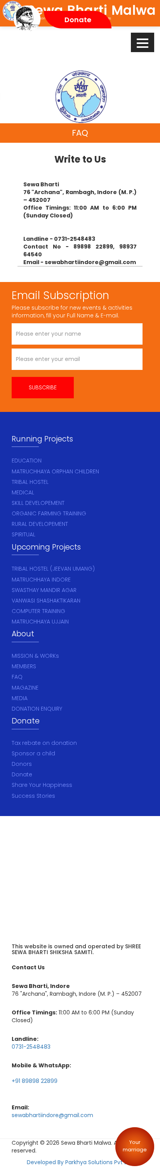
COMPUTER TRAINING (38, 611)
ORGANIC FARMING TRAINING (49, 513)
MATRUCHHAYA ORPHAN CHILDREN (55, 471)
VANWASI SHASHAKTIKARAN (46, 600)
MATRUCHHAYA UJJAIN (40, 621)
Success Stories (33, 796)
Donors (22, 764)
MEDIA (20, 698)
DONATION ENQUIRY (37, 709)
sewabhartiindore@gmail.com (52, 1115)
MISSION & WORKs (35, 656)
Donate (22, 774)
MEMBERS (24, 666)
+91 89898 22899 (34, 1081)
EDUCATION (27, 460)
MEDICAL (23, 492)
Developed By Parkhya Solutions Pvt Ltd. (80, 1162)
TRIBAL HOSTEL (30, 482)
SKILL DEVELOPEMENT (38, 503)
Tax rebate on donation (44, 743)
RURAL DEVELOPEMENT (40, 524)
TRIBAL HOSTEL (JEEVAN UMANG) (53, 569)
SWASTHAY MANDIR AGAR (44, 590)
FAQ (17, 677)
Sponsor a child (33, 753)
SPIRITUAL (23, 534)
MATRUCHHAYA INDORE (41, 579)
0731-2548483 (31, 1047)
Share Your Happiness (42, 785)
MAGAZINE (25, 688)
